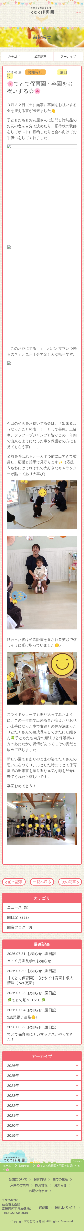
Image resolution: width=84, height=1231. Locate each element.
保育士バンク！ (65, 1207)
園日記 (50, 954)
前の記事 (15, 882)
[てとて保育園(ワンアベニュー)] (42, 14)
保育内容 (40, 1179)
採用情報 (41, 1185)
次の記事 (68, 882)
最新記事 (40, 56)
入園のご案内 (19, 1185)
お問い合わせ (38, 1191)
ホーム (7, 1165)
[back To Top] (77, 1161)
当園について (18, 1179)
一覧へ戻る (42, 882)
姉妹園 (43, 1207)
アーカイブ (68, 56)
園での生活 (60, 1179)
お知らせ (35, 72)
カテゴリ (14, 56)
